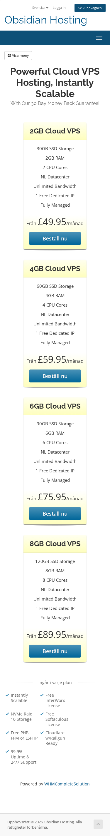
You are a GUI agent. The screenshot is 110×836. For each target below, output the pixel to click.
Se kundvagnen (90, 8)
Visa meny (20, 55)
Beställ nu (55, 238)
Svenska (38, 7)
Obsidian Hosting (45, 20)
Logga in (59, 7)
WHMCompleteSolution (67, 784)
